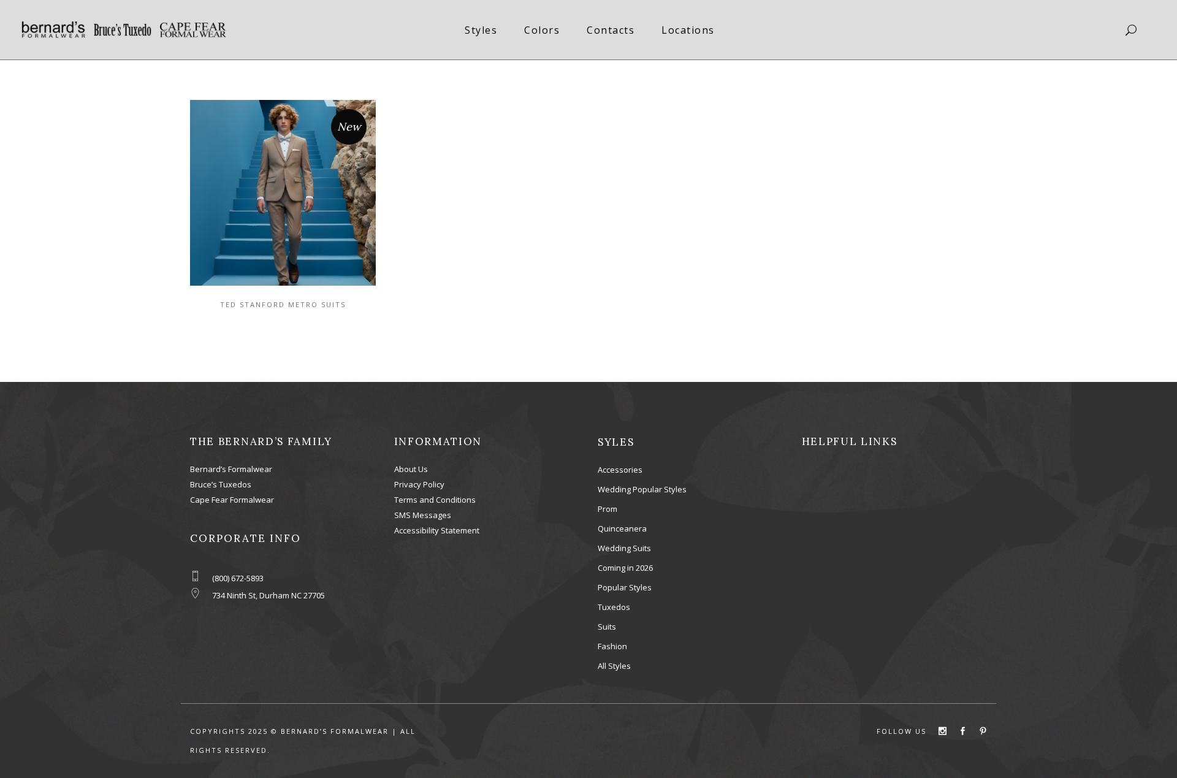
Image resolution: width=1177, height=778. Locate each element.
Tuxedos (614, 606)
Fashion (612, 646)
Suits (607, 626)
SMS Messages (422, 515)
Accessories (620, 469)
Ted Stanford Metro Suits (283, 304)
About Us (411, 469)
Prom (607, 508)
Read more (272, 191)
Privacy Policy (419, 484)
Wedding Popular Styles (642, 489)
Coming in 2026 (625, 567)
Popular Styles (625, 587)
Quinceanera (622, 528)
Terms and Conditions (435, 499)
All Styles (614, 665)
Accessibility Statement (436, 530)
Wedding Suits (624, 548)
